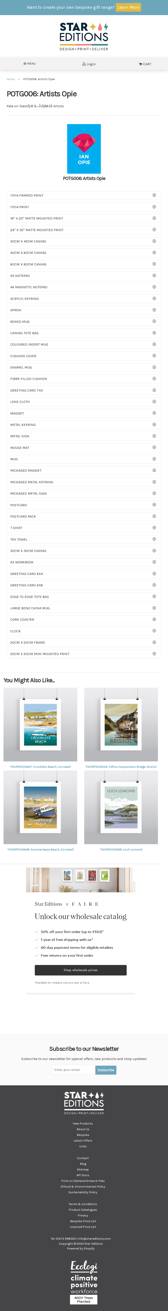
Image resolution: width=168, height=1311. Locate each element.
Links (83, 1146)
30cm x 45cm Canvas (28, 241)
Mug (14, 459)
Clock (15, 631)
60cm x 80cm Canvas (28, 264)
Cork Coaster (22, 619)
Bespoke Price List (83, 1221)
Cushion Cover (23, 356)
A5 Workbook (21, 562)
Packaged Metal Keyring (31, 482)
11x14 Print (19, 207)
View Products (83, 1123)
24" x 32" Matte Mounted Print (36, 230)
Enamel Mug (21, 367)
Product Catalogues (83, 1210)
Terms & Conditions (83, 1204)
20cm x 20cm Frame (27, 642)
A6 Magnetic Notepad (28, 287)
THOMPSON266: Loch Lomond (121, 849)
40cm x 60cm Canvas (28, 253)
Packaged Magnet (25, 470)
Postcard (18, 505)
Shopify (89, 1248)
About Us (83, 1129)
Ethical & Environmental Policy (83, 1186)
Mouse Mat (19, 448)
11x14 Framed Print (26, 195)
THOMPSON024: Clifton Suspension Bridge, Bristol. (121, 767)
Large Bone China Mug (30, 608)
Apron (15, 310)
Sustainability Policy (82, 1192)
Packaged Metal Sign (28, 493)
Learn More (128, 7)
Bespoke (83, 1135)
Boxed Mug (20, 322)
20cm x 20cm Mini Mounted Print (39, 654)
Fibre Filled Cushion (28, 379)
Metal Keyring (23, 425)
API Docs (83, 1175)
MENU (32, 63)
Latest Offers (83, 1140)
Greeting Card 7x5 (26, 390)
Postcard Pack (23, 516)
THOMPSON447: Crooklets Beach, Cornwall (40, 767)
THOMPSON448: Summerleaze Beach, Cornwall (40, 849)
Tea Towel (19, 539)
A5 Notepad (20, 276)
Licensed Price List (83, 1227)
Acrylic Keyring (24, 299)
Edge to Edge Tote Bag (29, 597)
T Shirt (16, 528)
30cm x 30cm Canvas (28, 551)
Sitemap (83, 1169)
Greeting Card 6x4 (26, 574)
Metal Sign (19, 436)
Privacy (83, 1215)
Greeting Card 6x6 (26, 585)
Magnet (17, 413)
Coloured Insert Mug (29, 344)
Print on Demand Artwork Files (83, 1181)
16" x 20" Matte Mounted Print (36, 218)
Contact (83, 1158)
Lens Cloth (20, 402)
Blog (83, 1164)
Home (11, 79)
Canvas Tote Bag (24, 333)
